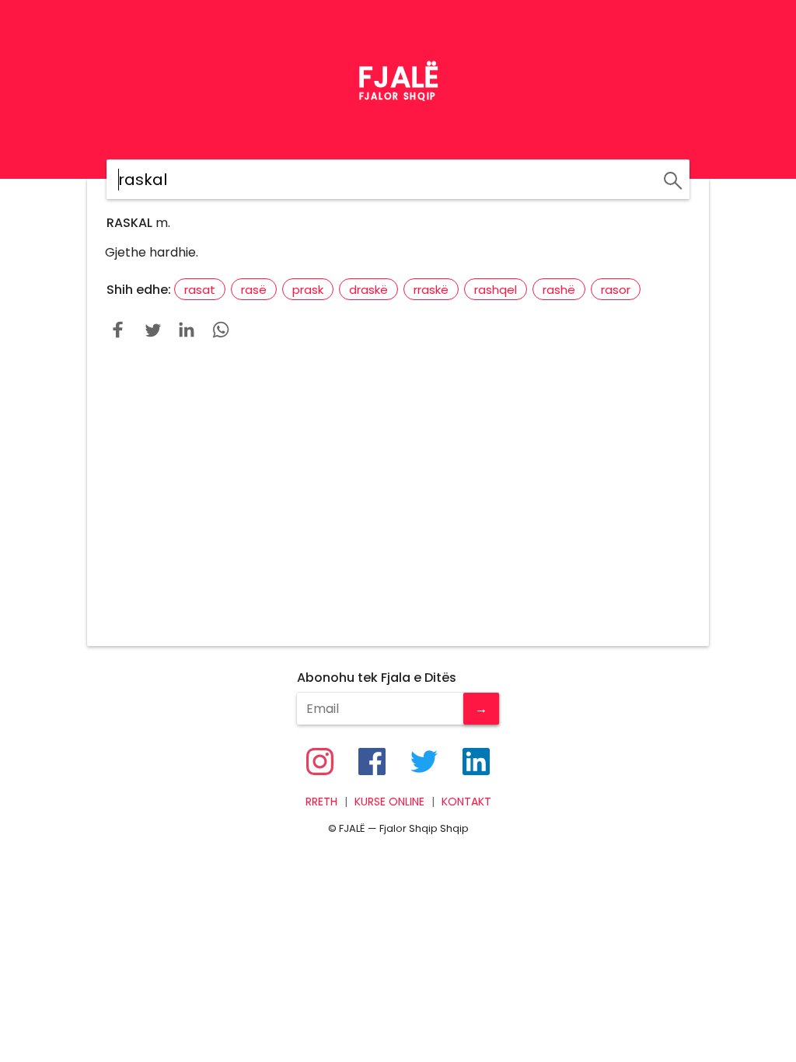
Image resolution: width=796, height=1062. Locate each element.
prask (307, 289)
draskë (368, 289)
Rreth (321, 802)
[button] (118, 329)
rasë (254, 289)
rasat (199, 289)
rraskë (431, 289)
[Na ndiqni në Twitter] (424, 761)
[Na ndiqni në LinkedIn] (476, 761)
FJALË (398, 77)
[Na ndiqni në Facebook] (372, 761)
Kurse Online (389, 802)
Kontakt (466, 802)
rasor (615, 289)
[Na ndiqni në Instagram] (319, 761)
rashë (559, 289)
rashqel (495, 289)
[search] (670, 178)
